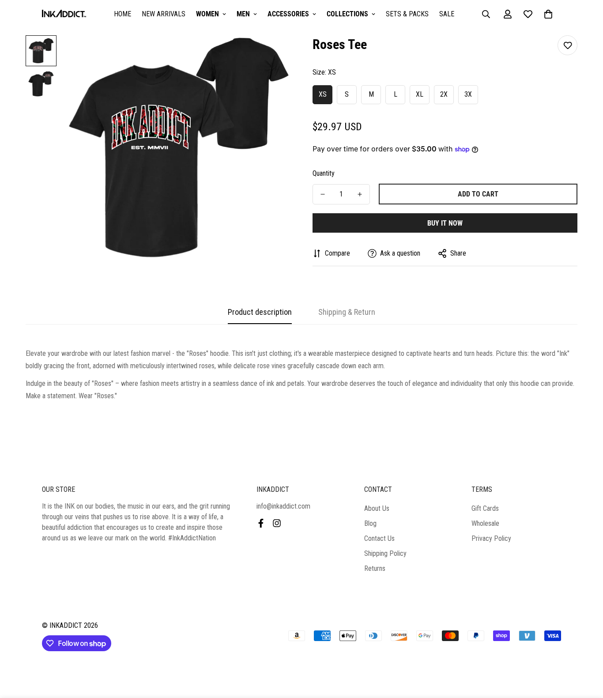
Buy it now (445, 223)
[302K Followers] (260, 523)
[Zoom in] (272, 54)
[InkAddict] (64, 14)
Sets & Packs (407, 14)
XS (323, 94)
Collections (347, 14)
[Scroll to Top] (586, 650)
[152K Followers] (276, 523)
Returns (374, 568)
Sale (446, 14)
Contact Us (379, 538)
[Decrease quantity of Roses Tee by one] (322, 194)
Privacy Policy (491, 538)
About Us (376, 508)
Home (122, 14)
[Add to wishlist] (567, 45)
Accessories (288, 14)
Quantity (324, 173)
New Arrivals (163, 14)
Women (207, 14)
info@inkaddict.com (283, 506)
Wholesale (485, 523)
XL (419, 94)
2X (444, 94)
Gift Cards (485, 508)
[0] (548, 14)
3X (468, 94)
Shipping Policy (385, 553)
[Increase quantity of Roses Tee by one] (359, 194)
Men (243, 14)
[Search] (486, 14)
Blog (370, 523)
